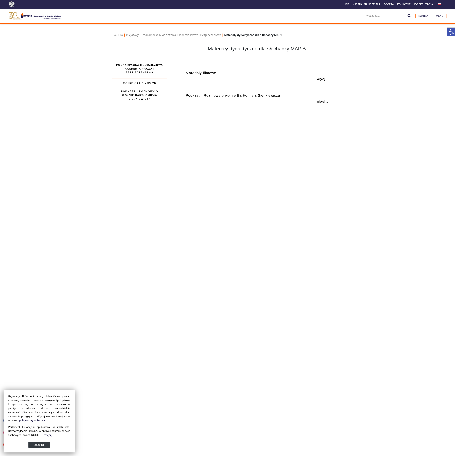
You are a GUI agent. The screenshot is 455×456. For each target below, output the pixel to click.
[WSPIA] (35, 16)
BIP (347, 4)
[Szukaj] (409, 16)
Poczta (389, 4)
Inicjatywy (132, 35)
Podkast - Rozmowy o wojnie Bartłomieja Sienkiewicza (139, 95)
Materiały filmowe (139, 82)
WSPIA (118, 35)
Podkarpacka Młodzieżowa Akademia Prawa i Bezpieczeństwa (181, 35)
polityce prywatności (32, 420)
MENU (439, 15)
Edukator (404, 4)
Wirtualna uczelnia (366, 4)
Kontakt (424, 15)
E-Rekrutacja (423, 4)
